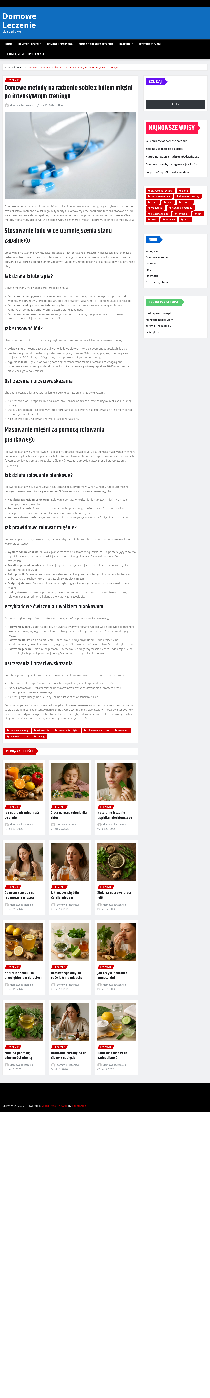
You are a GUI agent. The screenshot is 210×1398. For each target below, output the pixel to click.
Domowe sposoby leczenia (96, 44)
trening (41, 736)
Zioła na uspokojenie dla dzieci (69, 815)
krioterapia (43, 730)
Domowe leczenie (29, 44)
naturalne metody (182, 207)
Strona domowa (14, 67)
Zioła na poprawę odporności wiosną (18, 1055)
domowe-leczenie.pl (22, 105)
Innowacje (152, 276)
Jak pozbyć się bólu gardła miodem (65, 895)
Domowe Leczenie (19, 20)
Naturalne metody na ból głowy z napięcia (69, 1055)
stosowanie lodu (19, 736)
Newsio (63, 1106)
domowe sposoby (189, 196)
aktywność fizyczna (162, 190)
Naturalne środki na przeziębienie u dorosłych (23, 975)
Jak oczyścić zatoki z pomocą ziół (112, 975)
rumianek (183, 213)
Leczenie (151, 263)
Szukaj (155, 81)
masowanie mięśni (68, 730)
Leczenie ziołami (150, 44)
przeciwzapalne (159, 213)
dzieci (154, 202)
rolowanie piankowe (98, 730)
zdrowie (170, 219)
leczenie (186, 202)
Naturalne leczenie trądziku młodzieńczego (114, 815)
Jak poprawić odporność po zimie (22, 815)
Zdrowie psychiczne (158, 282)
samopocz (123, 730)
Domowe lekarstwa (60, 44)
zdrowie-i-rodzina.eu (158, 326)
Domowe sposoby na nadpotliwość (112, 1055)
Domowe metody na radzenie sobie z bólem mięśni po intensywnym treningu (73, 67)
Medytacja (157, 207)
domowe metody (19, 730)
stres (154, 219)
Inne (148, 270)
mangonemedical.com (159, 320)
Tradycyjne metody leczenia (24, 54)
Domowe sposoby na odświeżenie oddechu (67, 975)
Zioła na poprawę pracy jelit (114, 895)
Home (8, 44)
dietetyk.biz (153, 332)
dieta (185, 190)
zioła (186, 219)
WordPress (49, 1106)
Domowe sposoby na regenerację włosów (20, 895)
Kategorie (126, 44)
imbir (170, 202)
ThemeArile (79, 1106)
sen (199, 213)
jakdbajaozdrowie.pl (158, 313)
